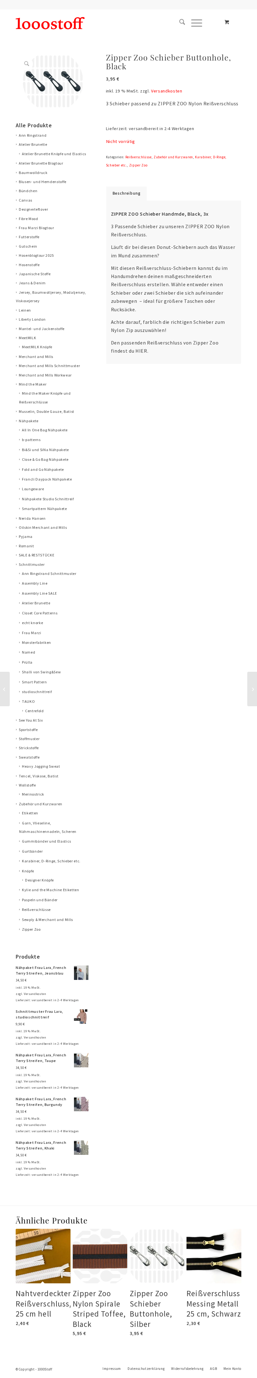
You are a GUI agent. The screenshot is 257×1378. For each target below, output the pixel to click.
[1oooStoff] (50, 23)
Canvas (25, 200)
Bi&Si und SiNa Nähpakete (45, 449)
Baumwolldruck (33, 172)
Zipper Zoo (31, 929)
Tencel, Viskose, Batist (38, 776)
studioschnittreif (37, 691)
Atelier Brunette (33, 144)
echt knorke (32, 622)
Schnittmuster (32, 564)
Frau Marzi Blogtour (36, 227)
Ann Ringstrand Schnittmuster (49, 573)
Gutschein (28, 246)
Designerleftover (33, 209)
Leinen (25, 310)
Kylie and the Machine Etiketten (50, 889)
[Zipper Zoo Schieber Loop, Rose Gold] (5, 689)
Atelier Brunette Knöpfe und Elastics (54, 153)
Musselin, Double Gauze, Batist (46, 411)
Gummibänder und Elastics (46, 841)
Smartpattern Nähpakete (44, 508)
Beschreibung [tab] (127, 193)
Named (28, 652)
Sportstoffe (28, 729)
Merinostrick (33, 794)
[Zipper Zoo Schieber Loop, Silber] (252, 689)
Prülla (27, 662)
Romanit (26, 546)
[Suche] (179, 23)
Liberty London (32, 319)
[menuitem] (179, 23)
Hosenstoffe (29, 264)
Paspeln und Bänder (40, 899)
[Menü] (193, 23)
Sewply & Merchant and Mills (47, 919)
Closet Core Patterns (39, 613)
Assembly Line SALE (39, 593)
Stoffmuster (29, 738)
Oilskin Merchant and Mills (43, 527)
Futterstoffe (29, 236)
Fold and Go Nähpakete (43, 469)
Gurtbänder (32, 851)
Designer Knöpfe (39, 880)
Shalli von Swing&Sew (41, 672)
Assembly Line (35, 583)
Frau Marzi (31, 632)
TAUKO (28, 701)
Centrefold (34, 710)
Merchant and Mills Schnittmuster (49, 365)
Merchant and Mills (36, 356)
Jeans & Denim (32, 283)
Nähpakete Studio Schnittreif (48, 499)
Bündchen (28, 190)
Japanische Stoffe (34, 273)
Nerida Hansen (32, 518)
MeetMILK (27, 337)
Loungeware (33, 489)
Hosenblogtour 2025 (36, 255)
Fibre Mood (28, 218)
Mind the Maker (32, 384)
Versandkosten (35, 994)
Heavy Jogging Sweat (41, 766)
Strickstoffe (29, 747)
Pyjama (26, 536)
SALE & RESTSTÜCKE (36, 555)
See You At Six (31, 720)
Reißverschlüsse (36, 909)
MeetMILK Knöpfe (37, 346)
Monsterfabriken (36, 642)
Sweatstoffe (29, 757)
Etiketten (30, 813)
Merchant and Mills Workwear (45, 375)
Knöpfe (28, 871)
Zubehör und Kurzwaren (40, 804)
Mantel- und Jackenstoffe (42, 328)
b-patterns (31, 439)
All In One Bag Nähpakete (45, 430)
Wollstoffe (27, 785)
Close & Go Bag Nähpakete (45, 459)
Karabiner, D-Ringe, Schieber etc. (51, 861)
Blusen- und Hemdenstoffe (42, 181)
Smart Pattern (34, 682)
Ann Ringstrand (32, 135)
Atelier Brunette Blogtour (41, 163)
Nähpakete (29, 420)
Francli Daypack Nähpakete (47, 479)
